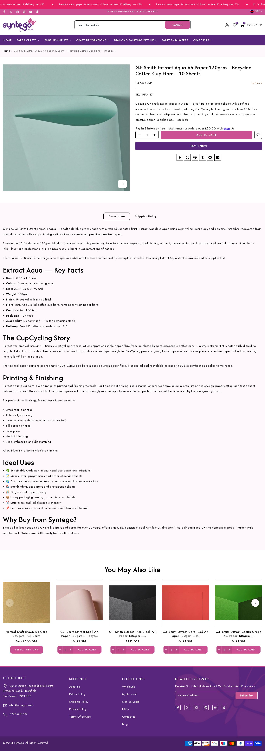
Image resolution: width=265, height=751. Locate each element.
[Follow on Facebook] (4, 12)
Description (116, 216)
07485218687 (18, 714)
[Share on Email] (217, 157)
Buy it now (199, 146)
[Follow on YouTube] (30, 12)
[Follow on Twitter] (11, 12)
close (262, 4)
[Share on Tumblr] (202, 157)
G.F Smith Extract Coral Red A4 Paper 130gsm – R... (186, 633)
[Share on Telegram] (210, 157)
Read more (182, 120)
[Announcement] (90, 4)
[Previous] (10, 603)
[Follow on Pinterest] (24, 12)
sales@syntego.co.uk (21, 705)
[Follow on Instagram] (17, 12)
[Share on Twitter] (187, 157)
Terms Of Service (80, 717)
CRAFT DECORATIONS (91, 40)
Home (6, 51)
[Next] (255, 603)
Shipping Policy (146, 216)
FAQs (125, 709)
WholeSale (129, 687)
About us (74, 687)
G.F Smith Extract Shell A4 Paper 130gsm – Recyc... (79, 633)
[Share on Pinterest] (195, 157)
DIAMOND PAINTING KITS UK (134, 40)
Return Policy (77, 694)
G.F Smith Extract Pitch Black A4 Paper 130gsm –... (132, 633)
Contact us (128, 717)
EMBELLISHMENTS (56, 40)
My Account (129, 694)
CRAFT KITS (201, 40)
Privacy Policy (78, 709)
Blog (125, 724)
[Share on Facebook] (180, 157)
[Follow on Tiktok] (37, 12)
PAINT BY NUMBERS (175, 40)
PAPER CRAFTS (26, 40)
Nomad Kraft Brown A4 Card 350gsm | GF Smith (26, 633)
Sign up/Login (131, 702)
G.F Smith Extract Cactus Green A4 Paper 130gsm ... (238, 633)
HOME (7, 40)
